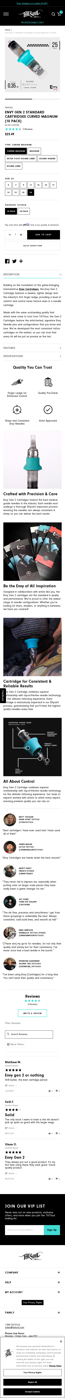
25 (31, 192)
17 (53, 185)
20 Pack (24, 211)
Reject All (32, 1382)
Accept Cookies (32, 1392)
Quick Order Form (32, 246)
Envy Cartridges (29, 289)
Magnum (34, 151)
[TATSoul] (30, 14)
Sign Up (52, 1230)
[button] (11, 1085)
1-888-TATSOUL (12, 1325)
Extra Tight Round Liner (21, 159)
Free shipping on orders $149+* (32, 4)
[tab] (32, 1013)
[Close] (61, 1341)
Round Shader (47, 159)
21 (16, 192)
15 (46, 185)
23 (23, 192)
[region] (32, 1367)
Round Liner (13, 166)
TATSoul (9, 108)
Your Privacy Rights (32, 1302)
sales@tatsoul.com (14, 1327)
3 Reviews (28, 129)
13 (38, 185)
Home (7, 30)
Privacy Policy (55, 1366)
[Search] (53, 14)
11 (31, 185)
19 (8, 192)
